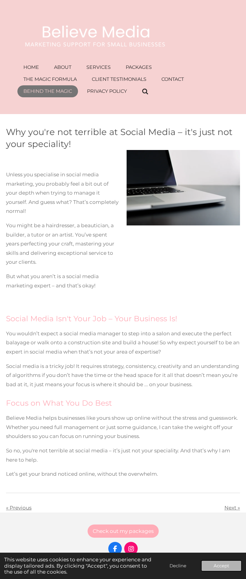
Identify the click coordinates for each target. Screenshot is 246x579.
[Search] (145, 91)
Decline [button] (178, 566)
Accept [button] (221, 566)
